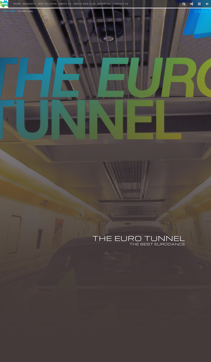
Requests (29, 4)
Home (17, 4)
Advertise (104, 4)
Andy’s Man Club (84, 4)
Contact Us (120, 4)
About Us (65, 4)
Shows (13, 11)
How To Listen (47, 4)
